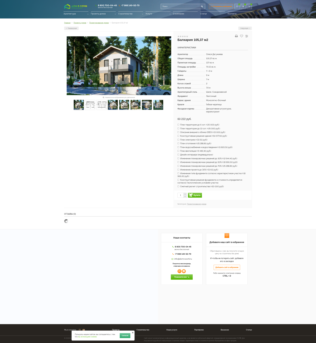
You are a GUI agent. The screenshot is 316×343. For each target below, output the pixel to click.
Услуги (149, 14)
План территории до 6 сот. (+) (199, 125)
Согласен (125, 335)
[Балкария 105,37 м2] (119, 65)
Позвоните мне (180, 277)
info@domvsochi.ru (183, 259)
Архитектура (70, 14)
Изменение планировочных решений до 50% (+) (208, 162)
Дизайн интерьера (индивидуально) (196, 155)
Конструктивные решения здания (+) (203, 136)
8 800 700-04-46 (107, 5)
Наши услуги (171, 330)
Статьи (203, 14)
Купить (197, 195)
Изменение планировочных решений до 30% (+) (208, 158)
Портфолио (199, 330)
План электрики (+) (193, 140)
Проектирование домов (196, 204)
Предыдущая (72, 28)
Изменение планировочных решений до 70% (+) (208, 166)
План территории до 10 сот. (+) (200, 128)
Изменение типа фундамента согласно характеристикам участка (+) (211, 174)
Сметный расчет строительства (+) (202, 186)
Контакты (232, 14)
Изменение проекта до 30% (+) (199, 170)
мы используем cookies (87, 337)
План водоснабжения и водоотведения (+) (206, 147)
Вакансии (225, 330)
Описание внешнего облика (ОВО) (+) (202, 132)
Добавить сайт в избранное (226, 267)
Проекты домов (98, 14)
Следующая (244, 28)
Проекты (115, 330)
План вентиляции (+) (195, 151)
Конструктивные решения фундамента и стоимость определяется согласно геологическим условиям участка (210, 181)
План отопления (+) (195, 143)
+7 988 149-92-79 (130, 5)
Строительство (125, 14)
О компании (178, 14)
